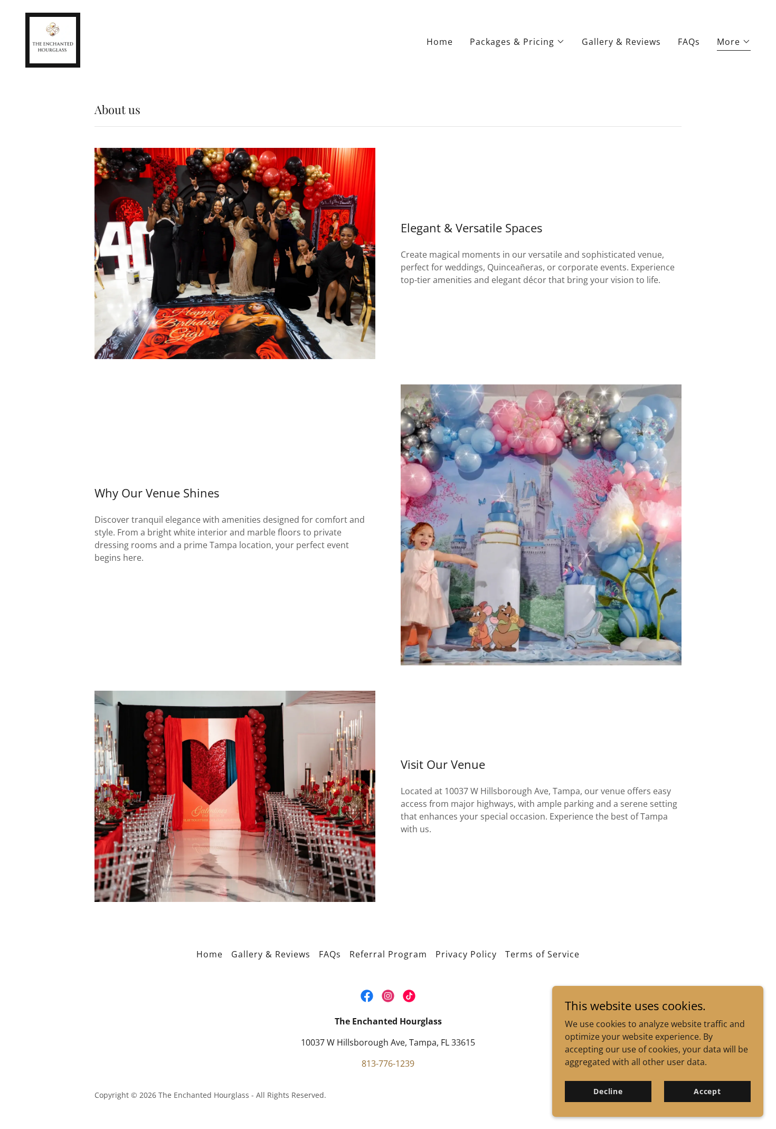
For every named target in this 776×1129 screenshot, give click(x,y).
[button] (517, 41)
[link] (52, 39)
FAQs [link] (689, 42)
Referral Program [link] (388, 954)
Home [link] (440, 42)
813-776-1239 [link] (388, 1063)
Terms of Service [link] (542, 954)
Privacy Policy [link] (466, 954)
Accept (707, 1091)
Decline (608, 1091)
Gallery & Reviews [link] (621, 42)
